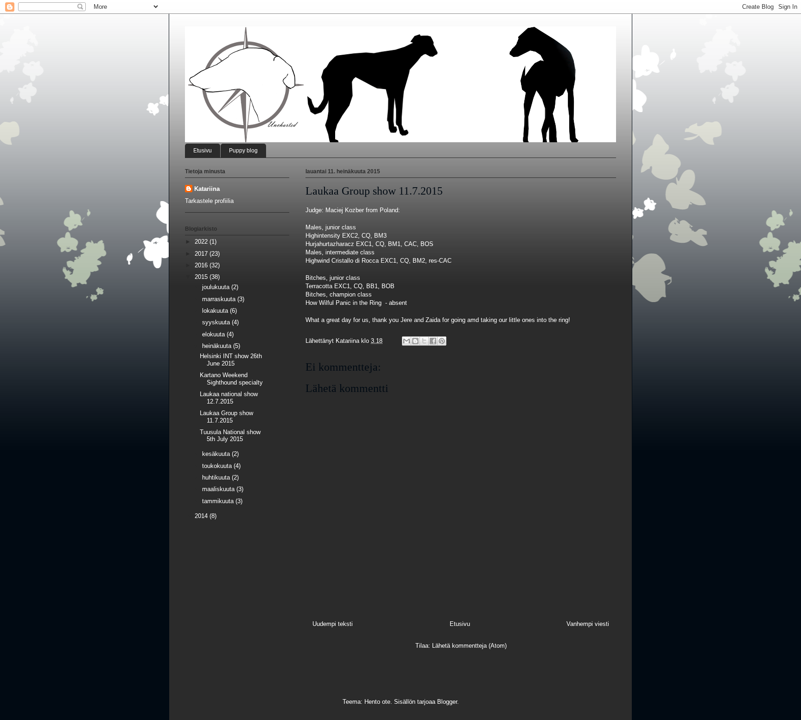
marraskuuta (219, 299)
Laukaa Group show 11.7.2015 (226, 417)
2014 (202, 515)
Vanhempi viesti (587, 623)
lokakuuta (216, 310)
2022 (202, 241)
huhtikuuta (217, 477)
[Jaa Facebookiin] (433, 341)
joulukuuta (216, 287)
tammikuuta (218, 501)
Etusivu (202, 150)
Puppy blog (243, 150)
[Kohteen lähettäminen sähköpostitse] (406, 341)
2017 (202, 253)
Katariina (207, 188)
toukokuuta (218, 465)
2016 (202, 265)
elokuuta (214, 334)
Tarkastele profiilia (209, 200)
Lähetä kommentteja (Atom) (469, 645)
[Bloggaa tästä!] (415, 341)
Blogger (447, 701)
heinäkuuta (217, 345)
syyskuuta (217, 322)
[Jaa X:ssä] (424, 341)
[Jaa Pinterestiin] (441, 341)
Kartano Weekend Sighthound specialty (231, 379)
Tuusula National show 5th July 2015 (230, 436)
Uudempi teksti (332, 623)
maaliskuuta (219, 489)
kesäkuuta (217, 453)
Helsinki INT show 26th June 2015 (231, 360)
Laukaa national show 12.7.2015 (229, 398)
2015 (202, 276)
